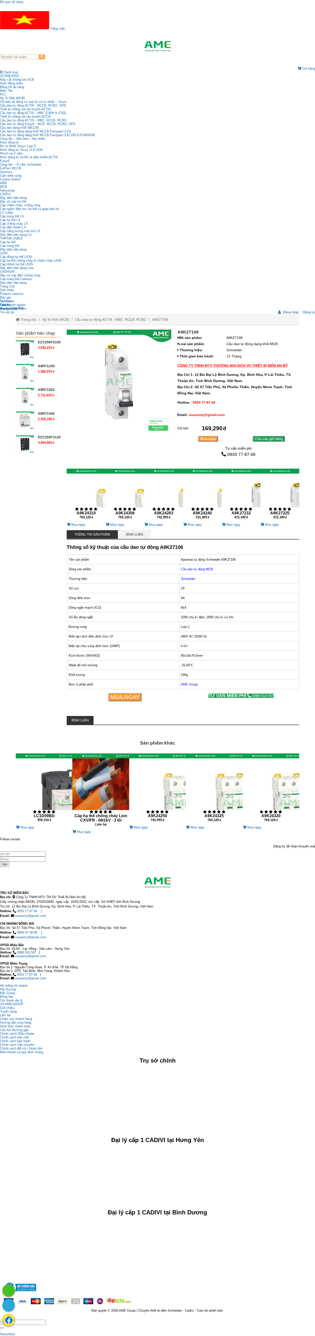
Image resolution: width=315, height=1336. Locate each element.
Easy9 (4, 161)
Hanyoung (7, 190)
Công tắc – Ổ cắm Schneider (20, 164)
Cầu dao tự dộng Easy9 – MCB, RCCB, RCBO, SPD (37, 124)
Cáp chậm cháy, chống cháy (20, 205)
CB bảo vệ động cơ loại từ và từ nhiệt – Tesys (33, 102)
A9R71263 (46, 390)
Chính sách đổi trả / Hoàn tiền (21, 1048)
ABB (3, 183)
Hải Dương (8, 989)
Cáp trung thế (9, 246)
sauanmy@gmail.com (30, 916)
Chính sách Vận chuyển (17, 1045)
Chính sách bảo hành (15, 1041)
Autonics (6, 172)
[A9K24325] (214, 789)
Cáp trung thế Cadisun (16, 279)
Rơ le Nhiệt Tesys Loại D (18, 146)
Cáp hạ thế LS (10, 220)
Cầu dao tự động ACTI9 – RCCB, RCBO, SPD (33, 105)
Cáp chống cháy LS (14, 223)
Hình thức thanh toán (15, 1026)
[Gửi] (2, 1328)
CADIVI (5, 194)
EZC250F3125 (49, 437)
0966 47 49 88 (27, 932)
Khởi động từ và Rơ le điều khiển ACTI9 (29, 157)
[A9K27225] (279, 496)
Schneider (188, 579)
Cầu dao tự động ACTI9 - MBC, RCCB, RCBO (110, 319)
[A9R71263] (25, 396)
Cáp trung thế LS (12, 216)
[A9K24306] (125, 496)
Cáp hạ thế (8, 242)
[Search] (42, 57)
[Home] (157, 46)
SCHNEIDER (9, 76)
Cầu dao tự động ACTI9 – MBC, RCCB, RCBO (33, 120)
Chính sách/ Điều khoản (17, 1033)
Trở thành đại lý (11, 1000)
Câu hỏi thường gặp (14, 1030)
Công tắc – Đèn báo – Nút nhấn (22, 139)
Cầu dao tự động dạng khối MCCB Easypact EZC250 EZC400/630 (47, 135)
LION (3, 253)
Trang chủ (28, 319)
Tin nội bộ (7, 312)
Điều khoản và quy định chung (21, 1052)
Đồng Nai (6, 997)
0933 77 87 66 (241, 454)
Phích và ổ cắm (11, 153)
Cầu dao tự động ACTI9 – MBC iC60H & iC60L (33, 113)
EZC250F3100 (49, 342)
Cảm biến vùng (10, 175)
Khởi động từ (9, 142)
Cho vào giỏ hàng (269, 439)
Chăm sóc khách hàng (16, 1019)
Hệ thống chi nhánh (14, 985)
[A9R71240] (25, 373)
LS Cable (6, 212)
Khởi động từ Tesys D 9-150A (21, 150)
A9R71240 (46, 366)
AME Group (189, 684)
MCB (3, 187)
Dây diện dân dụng (13, 249)
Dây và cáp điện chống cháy (20, 275)
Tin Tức (5, 301)
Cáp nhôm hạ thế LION (16, 264)
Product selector (11, 294)
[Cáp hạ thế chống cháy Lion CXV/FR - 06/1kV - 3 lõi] (100, 791)
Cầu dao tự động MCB (197, 569)
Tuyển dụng (8, 308)
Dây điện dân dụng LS (16, 235)
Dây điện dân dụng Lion (16, 268)
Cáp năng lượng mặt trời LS (20, 231)
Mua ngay (208, 439)
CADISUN (7, 271)
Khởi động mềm (11, 83)
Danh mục (10, 72)
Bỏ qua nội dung (11, 2)
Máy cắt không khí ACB (17, 79)
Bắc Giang (7, 993)
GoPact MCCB (10, 168)
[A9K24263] (163, 496)
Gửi (4, 864)
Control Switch (10, 179)
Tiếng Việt (57, 29)
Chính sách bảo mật (14, 1037)
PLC (3, 94)
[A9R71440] (25, 420)
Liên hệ (5, 305)
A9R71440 (46, 413)
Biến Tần (6, 91)
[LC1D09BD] (44, 789)
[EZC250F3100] (25, 349)
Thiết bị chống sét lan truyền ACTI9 (25, 109)
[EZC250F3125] (25, 444)
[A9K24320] (271, 789)
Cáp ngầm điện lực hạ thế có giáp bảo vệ (29, 209)
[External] (20, 1292)
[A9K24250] (157, 789)
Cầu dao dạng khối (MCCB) (19, 127)
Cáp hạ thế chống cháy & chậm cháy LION (30, 260)
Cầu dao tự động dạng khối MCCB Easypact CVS (35, 131)
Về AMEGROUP (11, 1004)
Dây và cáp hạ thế (13, 201)
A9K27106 (160, 319)
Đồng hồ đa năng (12, 87)
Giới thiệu (7, 290)
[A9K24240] (202, 496)
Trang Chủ (7, 286)
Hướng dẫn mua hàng (15, 1022)
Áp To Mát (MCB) (12, 98)
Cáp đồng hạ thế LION (16, 257)
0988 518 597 (241, 696)
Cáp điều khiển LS (13, 227)
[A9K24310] (86, 496)
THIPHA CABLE (11, 238)
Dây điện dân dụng (13, 198)
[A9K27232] (241, 496)
